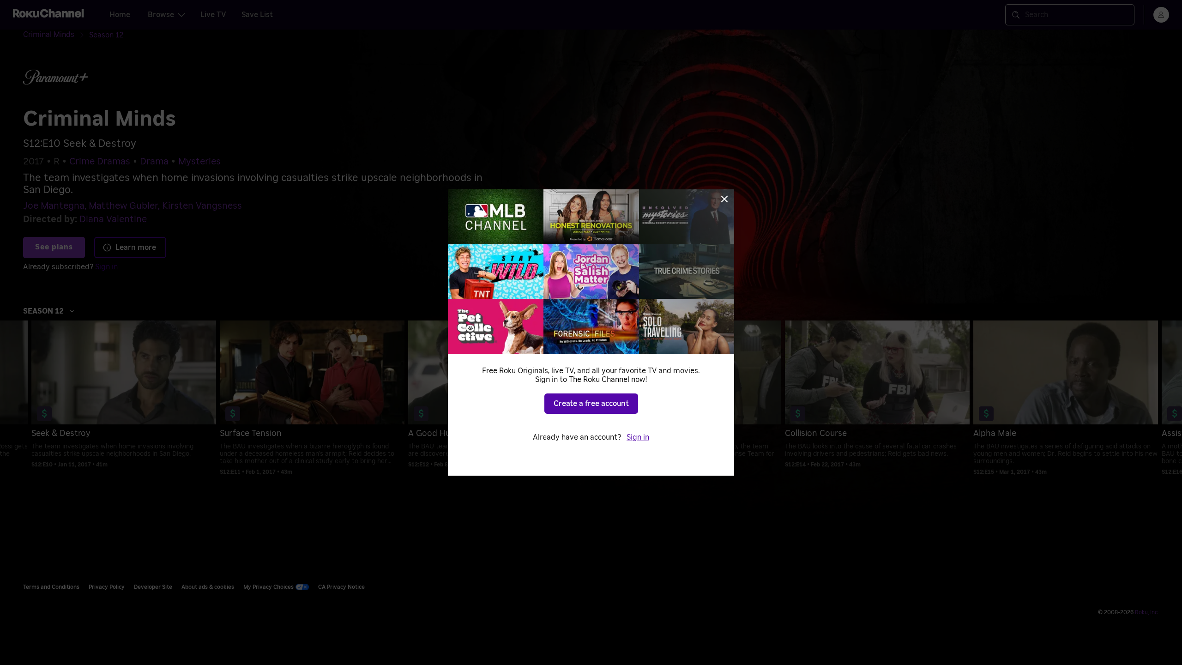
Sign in (638, 437)
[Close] (724, 199)
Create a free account (591, 403)
